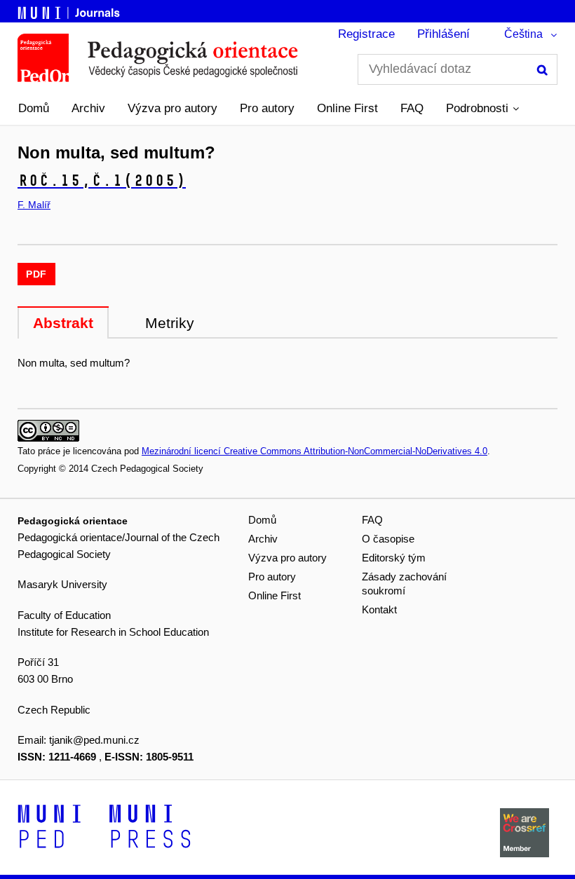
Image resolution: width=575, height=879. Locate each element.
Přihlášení (443, 34)
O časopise (388, 539)
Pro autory (267, 108)
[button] (482, 108)
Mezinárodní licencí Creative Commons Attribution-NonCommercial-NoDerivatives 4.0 (314, 451)
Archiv (88, 108)
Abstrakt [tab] (63, 323)
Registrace (366, 34)
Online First (347, 108)
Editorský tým (394, 558)
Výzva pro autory (172, 108)
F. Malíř (34, 204)
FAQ (412, 108)
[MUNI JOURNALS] (70, 10)
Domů (33, 108)
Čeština (523, 34)
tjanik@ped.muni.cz (94, 740)
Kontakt (379, 609)
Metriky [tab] (169, 323)
